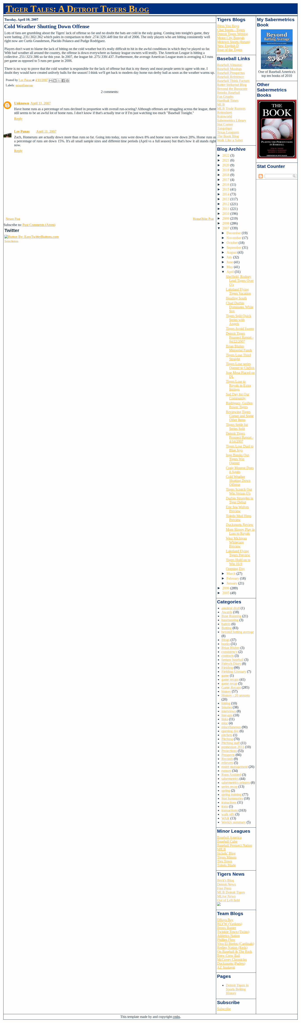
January (232, 583)
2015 (226, 189)
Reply (18, 118)
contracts (227, 656)
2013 (226, 199)
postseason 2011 (232, 747)
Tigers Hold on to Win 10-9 (238, 562)
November (234, 238)
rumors (226, 771)
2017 (226, 180)
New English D (228, 46)
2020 (226, 165)
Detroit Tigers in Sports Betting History (237, 989)
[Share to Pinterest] (67, 80)
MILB (221, 849)
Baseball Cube (227, 841)
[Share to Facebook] (63, 80)
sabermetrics (230, 778)
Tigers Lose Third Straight (238, 357)
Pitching (227, 739)
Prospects (228, 755)
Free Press (224, 888)
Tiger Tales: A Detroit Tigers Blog (77, 9)
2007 (226, 228)
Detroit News (226, 884)
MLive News (226, 896)
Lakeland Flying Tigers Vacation (238, 291)
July (230, 257)
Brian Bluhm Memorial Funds (239, 348)
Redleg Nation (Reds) (232, 947)
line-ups (226, 715)
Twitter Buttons (11, 241)
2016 (226, 184)
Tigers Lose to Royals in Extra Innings (238, 385)
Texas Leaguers (228, 132)
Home (197, 219)
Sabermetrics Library (231, 120)
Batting (226, 628)
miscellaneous (24, 85)
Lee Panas (22, 131)
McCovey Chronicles (232, 959)
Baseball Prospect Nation (234, 845)
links (224, 719)
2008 (226, 223)
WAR (225, 818)
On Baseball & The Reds (234, 951)
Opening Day (235, 569)
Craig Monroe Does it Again (240, 470)
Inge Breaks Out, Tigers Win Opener (238, 459)
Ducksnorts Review (239, 524)
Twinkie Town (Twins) (233, 932)
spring (225, 790)
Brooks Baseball (228, 93)
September (234, 247)
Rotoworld (224, 116)
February (233, 578)
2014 (226, 194)
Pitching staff (230, 743)
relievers (227, 763)
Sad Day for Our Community (237, 396)
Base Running (231, 616)
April (231, 272)
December (234, 233)
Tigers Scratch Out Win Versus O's (239, 491)
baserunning (229, 620)
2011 (226, 209)
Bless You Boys (228, 26)
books (225, 644)
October (233, 243)
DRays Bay (225, 920)
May (230, 267)
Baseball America (229, 837)
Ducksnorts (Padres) (231, 963)
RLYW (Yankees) (229, 924)
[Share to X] (59, 80)
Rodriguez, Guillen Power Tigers (239, 405)
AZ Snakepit (226, 967)
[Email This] (50, 80)
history (226, 691)
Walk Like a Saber (230, 140)
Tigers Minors (226, 857)
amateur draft (230, 608)
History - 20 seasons (235, 695)
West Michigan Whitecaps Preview (236, 542)
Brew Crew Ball (228, 955)
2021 (226, 160)
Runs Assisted (231, 775)
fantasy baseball (232, 660)
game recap (229, 683)
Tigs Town (224, 861)
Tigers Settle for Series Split (237, 426)
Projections (229, 751)
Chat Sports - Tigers (231, 30)
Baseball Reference (230, 77)
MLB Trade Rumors (231, 108)
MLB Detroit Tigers (231, 892)
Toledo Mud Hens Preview (238, 518)
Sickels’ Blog (226, 853)
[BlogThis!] (55, 80)
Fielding (227, 667)
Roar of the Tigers (229, 50)
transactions (229, 810)
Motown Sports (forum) (233, 42)
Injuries (226, 707)
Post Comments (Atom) (38, 225)
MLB (221, 104)
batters (225, 624)
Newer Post (13, 219)
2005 (226, 593)
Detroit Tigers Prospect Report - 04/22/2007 (239, 337)
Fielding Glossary (233, 671)
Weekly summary (233, 822)
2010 (226, 213)
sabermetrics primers (235, 782)
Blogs (225, 640)
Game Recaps (231, 687)
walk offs (227, 814)
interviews (228, 711)
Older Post (207, 219)
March (231, 573)
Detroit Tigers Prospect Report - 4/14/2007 (239, 437)
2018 (226, 175)
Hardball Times (227, 100)
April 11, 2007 (40, 103)
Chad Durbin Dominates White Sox (239, 307)
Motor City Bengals (231, 38)
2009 (226, 218)
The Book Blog (228, 136)
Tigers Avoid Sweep (240, 328)
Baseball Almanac (229, 65)
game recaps (230, 679)
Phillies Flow (226, 939)
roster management (234, 767)
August (232, 252)
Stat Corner (225, 124)
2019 (226, 170)
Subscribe (224, 1009)
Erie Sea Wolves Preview (237, 509)
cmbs (176, 1017)
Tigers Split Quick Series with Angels (238, 320)
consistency (229, 652)
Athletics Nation (228, 936)
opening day (230, 731)
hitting (225, 703)
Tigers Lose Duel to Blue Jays (239, 448)
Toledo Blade (226, 865)
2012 (226, 204)
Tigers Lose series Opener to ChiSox (240, 366)
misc (224, 723)
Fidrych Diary (231, 663)
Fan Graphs (225, 96)
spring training (231, 794)
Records (227, 759)
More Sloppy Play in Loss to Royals (240, 531)
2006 (226, 588)
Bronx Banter (226, 928)
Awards (226, 612)
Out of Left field (228, 900)
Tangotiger (224, 128)
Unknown (21, 103)
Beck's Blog (225, 880)
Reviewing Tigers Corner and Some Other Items (240, 416)
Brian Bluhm (230, 648)
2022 (226, 155)
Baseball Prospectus (231, 73)
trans (224, 806)
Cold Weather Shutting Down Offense (238, 480)
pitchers (226, 735)
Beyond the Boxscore (232, 89)
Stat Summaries (232, 798)
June (230, 262)
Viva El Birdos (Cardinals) (235, 943)
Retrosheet (224, 112)
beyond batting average (237, 632)
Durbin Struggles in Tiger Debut (239, 500)
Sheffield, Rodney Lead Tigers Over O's (240, 280)
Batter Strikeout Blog (232, 85)
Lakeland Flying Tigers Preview (238, 553)
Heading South (236, 298)
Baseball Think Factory (233, 81)
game (225, 675)
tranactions (228, 802)
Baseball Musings (229, 69)
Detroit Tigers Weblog (232, 34)
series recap (229, 786)
